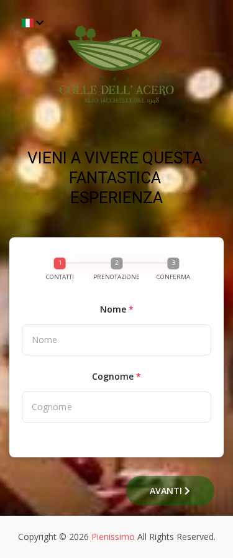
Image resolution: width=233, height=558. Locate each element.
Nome (117, 309)
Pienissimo (113, 536)
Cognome (116, 376)
